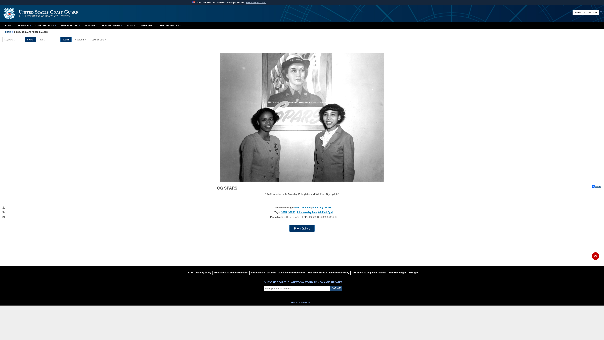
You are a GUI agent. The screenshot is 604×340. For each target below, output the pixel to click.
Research (23, 25)
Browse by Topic (69, 25)
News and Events (111, 25)
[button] (257, 2)
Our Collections (45, 25)
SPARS (291, 212)
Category (80, 39)
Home (8, 25)
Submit (336, 288)
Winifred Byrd (325, 212)
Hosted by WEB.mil (301, 302)
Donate (131, 25)
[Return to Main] (595, 258)
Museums (90, 25)
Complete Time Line (169, 25)
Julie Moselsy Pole (307, 212)
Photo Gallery (302, 228)
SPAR (284, 212)
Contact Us (146, 25)
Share (598, 186)
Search (30, 39)
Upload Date (98, 39)
